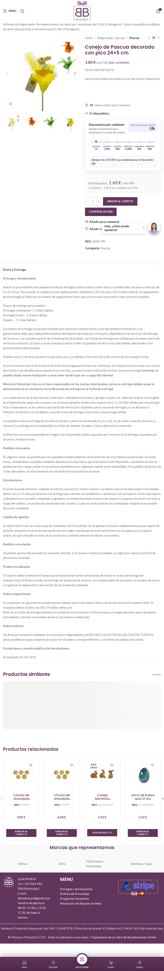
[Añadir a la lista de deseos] (30, 765)
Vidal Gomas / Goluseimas (95, 863)
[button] (7, 73)
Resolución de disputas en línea (80, 903)
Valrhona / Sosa (141, 863)
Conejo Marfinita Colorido (102, 797)
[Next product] (158, 37)
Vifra (62, 863)
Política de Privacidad (74, 894)
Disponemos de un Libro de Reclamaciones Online (123, 937)
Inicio (88, 38)
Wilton (22, 863)
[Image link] (9, 881)
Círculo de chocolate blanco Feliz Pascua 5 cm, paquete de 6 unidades (61, 797)
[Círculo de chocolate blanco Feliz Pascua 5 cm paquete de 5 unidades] (21, 775)
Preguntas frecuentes (74, 898)
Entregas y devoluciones (76, 889)
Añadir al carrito (120, 201)
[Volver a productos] (153, 37)
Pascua (134, 38)
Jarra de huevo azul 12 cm (143, 797)
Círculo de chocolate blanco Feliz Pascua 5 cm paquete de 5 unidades (21, 797)
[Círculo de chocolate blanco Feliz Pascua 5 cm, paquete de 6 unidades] (62, 775)
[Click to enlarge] (10, 104)
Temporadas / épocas (111, 38)
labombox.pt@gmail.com (34, 898)
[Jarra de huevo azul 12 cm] (143, 775)
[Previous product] (149, 37)
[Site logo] (82, 10)
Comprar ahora (101, 211)
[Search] (22, 11)
